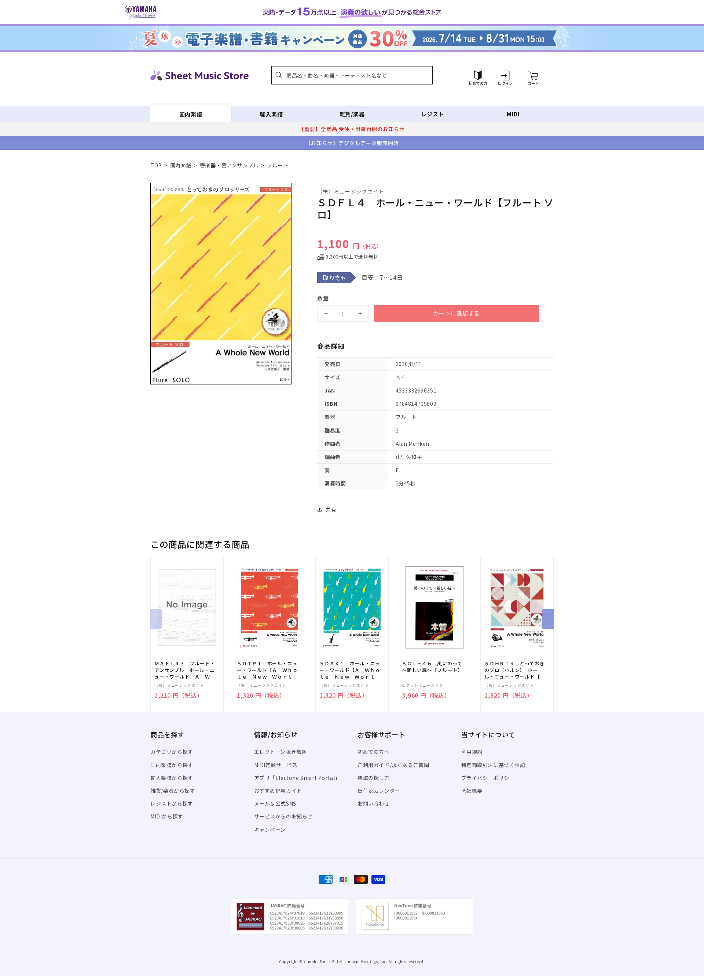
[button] (352, 75)
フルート (277, 165)
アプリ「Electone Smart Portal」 (297, 777)
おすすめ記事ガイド (278, 790)
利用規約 (472, 751)
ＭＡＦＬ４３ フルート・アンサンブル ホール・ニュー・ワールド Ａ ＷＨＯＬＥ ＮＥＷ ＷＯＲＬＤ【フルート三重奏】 (184, 670)
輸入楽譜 (271, 114)
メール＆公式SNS (275, 803)
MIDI (513, 114)
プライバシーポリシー (488, 777)
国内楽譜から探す (171, 765)
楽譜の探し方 (374, 777)
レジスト (432, 114)
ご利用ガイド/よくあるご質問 (393, 765)
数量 (323, 298)
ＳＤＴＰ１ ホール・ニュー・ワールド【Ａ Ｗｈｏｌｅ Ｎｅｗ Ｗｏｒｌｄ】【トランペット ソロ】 (267, 670)
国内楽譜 (190, 114)
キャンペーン (270, 829)
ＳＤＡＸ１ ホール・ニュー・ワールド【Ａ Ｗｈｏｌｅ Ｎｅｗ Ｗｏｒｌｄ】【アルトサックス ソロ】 (349, 670)
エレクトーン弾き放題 (280, 751)
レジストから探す (171, 803)
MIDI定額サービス (276, 765)
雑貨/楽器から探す (172, 790)
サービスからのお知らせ (283, 816)
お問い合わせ (374, 803)
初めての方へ (374, 751)
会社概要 (472, 790)
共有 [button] (331, 509)
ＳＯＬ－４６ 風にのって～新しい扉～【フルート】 (432, 666)
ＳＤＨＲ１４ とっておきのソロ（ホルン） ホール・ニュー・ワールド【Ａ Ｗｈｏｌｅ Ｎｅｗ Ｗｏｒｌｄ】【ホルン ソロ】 (517, 670)
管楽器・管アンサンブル (229, 165)
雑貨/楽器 (352, 114)
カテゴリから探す (171, 751)
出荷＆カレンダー (379, 790)
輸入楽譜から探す (171, 777)
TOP (156, 165)
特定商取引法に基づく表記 (493, 765)
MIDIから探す (166, 816)
